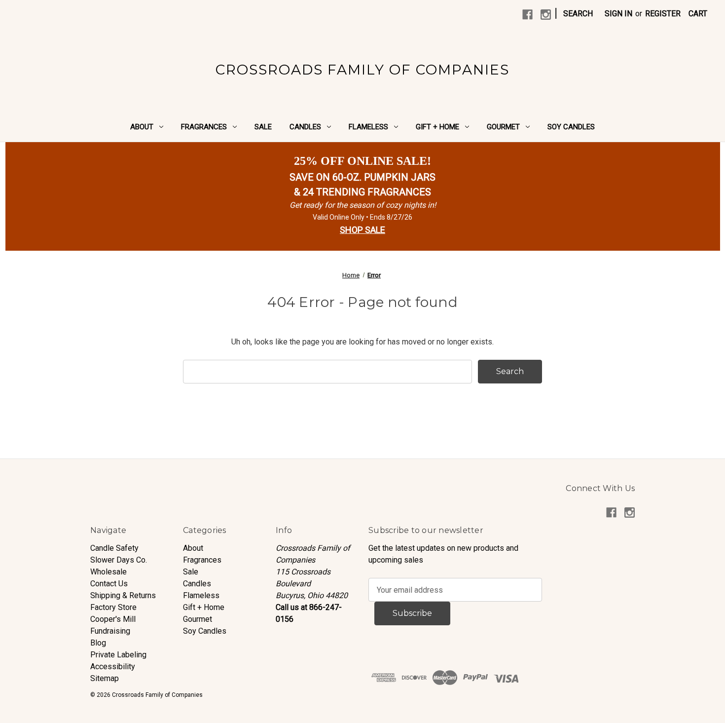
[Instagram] (546, 14)
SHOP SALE (362, 230)
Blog (98, 642)
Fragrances (204, 126)
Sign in (618, 13)
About (141, 126)
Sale (263, 126)
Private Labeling (118, 654)
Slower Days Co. (118, 560)
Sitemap (104, 678)
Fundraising (110, 631)
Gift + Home (437, 126)
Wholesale (108, 571)
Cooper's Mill (113, 619)
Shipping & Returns (123, 595)
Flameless (368, 126)
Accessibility (112, 666)
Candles (305, 126)
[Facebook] (527, 14)
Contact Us (109, 583)
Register (663, 13)
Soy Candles (571, 126)
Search (578, 13)
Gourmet (503, 126)
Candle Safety (114, 548)
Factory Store (113, 607)
